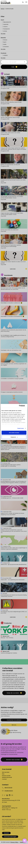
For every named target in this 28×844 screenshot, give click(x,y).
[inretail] (10, 2)
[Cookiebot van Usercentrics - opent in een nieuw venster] (20, 406)
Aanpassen (13, 437)
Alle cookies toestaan (14, 432)
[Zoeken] (23, 2)
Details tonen (20, 428)
